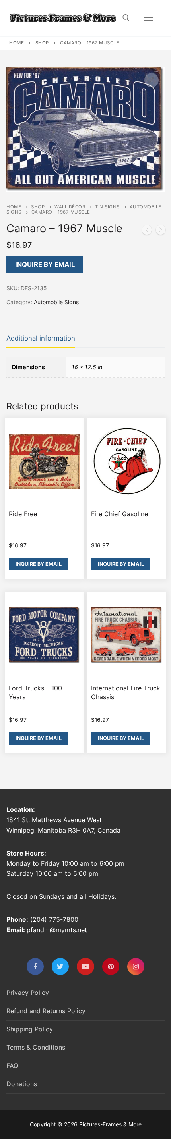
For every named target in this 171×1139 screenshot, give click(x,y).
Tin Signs (107, 207)
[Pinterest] (110, 966)
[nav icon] (148, 18)
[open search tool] (126, 17)
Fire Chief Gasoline (119, 514)
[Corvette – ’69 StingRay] (160, 231)
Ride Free (23, 514)
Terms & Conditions (35, 1047)
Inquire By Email (45, 264)
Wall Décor (69, 207)
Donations (21, 1084)
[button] (151, 80)
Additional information (40, 338)
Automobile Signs (56, 302)
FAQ (12, 1066)
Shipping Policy (29, 1029)
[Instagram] (135, 966)
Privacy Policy (27, 992)
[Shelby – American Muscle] (147, 231)
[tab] (40, 339)
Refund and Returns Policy (46, 1011)
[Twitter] (60, 966)
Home (16, 43)
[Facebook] (35, 966)
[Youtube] (85, 966)
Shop (42, 43)
